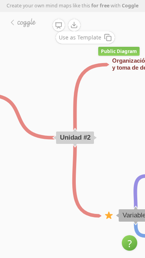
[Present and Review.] (59, 25)
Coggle (130, 5)
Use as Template (80, 37)
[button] (129, 243)
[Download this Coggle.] (74, 25)
